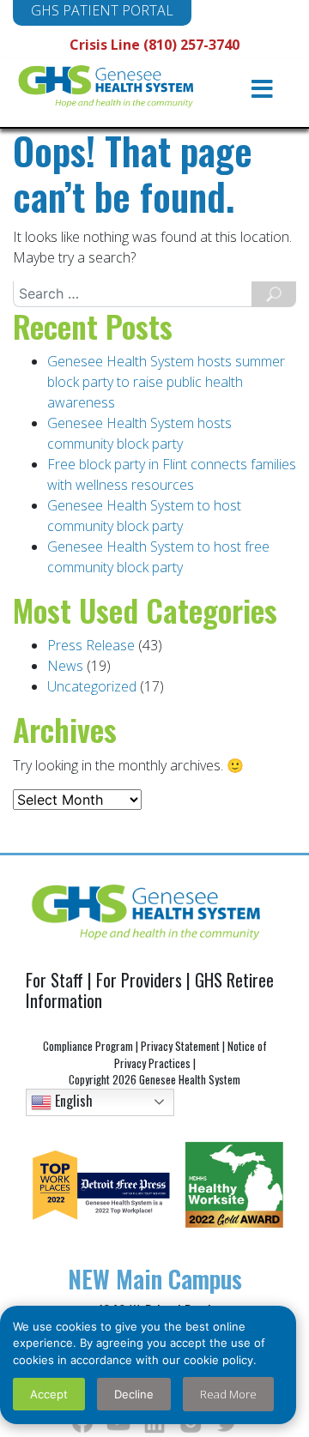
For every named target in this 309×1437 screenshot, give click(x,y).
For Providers (139, 980)
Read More (228, 1394)
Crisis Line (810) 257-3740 (154, 44)
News (65, 665)
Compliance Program (88, 1045)
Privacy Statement (180, 1045)
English (72, 1100)
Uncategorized (91, 686)
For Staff (54, 980)
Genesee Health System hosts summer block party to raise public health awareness (166, 382)
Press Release (91, 645)
